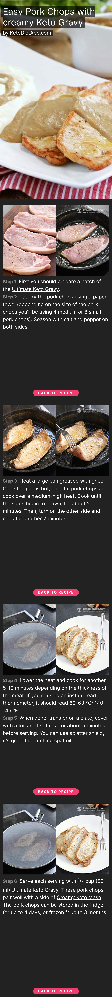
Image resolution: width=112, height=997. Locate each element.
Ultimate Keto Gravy (35, 289)
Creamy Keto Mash (79, 897)
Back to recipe (56, 393)
